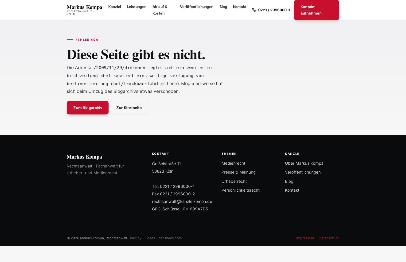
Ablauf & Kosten (159, 10)
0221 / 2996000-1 (177, 186)
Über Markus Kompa (304, 163)
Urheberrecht (234, 181)
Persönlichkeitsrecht (241, 190)
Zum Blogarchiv (87, 107)
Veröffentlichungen (196, 6)
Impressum (305, 238)
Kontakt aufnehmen (311, 9)
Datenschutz (329, 238)
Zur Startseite (129, 107)
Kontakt (239, 6)
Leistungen (136, 6)
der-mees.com (170, 238)
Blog (223, 6)
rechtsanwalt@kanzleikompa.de (182, 201)
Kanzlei (114, 6)
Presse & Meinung (239, 172)
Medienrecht (233, 163)
